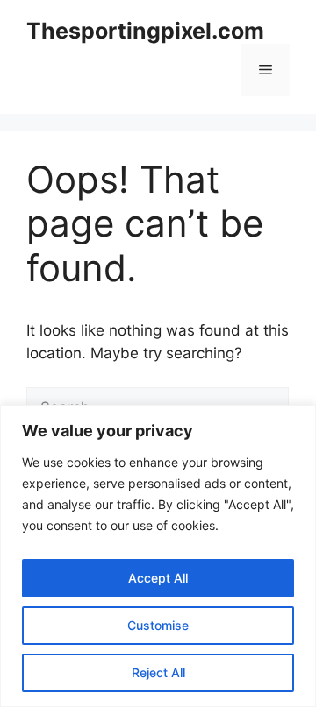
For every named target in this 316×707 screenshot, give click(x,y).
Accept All (158, 577)
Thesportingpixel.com (145, 31)
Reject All (158, 672)
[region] (158, 556)
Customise (158, 625)
